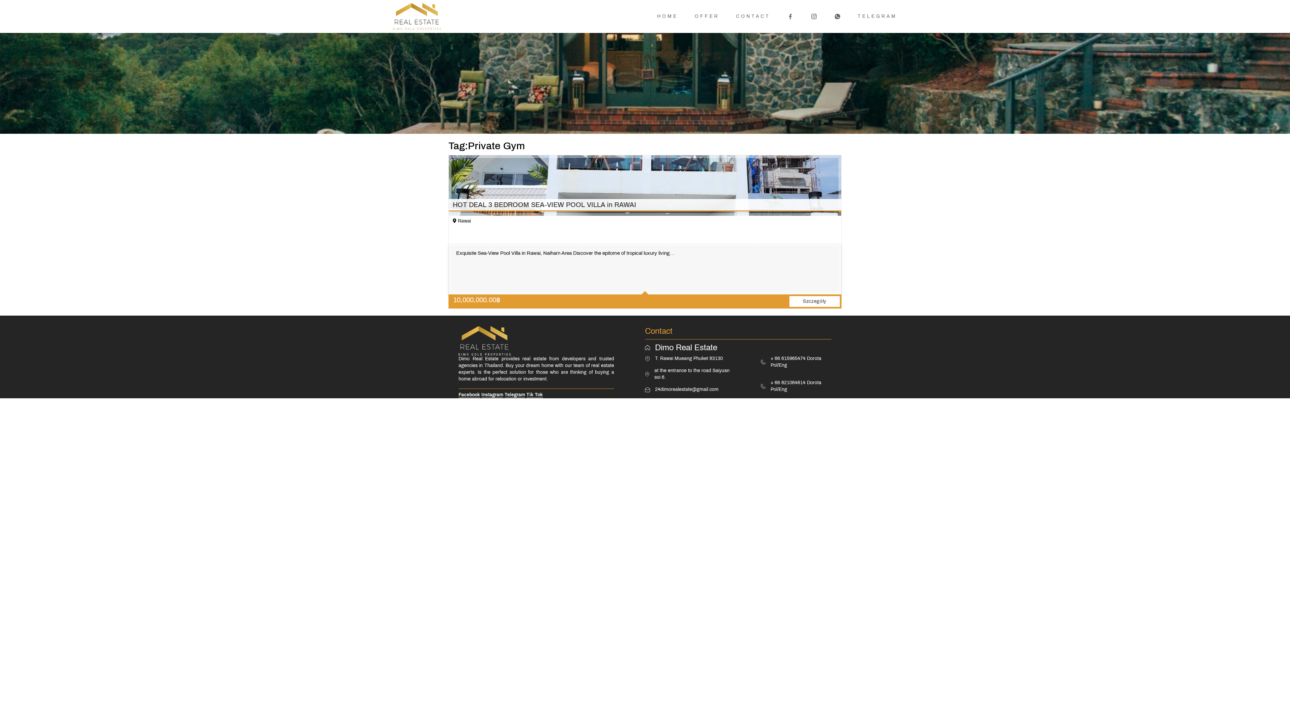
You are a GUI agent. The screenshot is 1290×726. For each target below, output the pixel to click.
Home (667, 16)
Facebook (469, 394)
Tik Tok (534, 394)
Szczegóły (814, 301)
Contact (753, 16)
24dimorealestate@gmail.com (687, 389)
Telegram (877, 16)
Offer (707, 16)
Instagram (492, 394)
